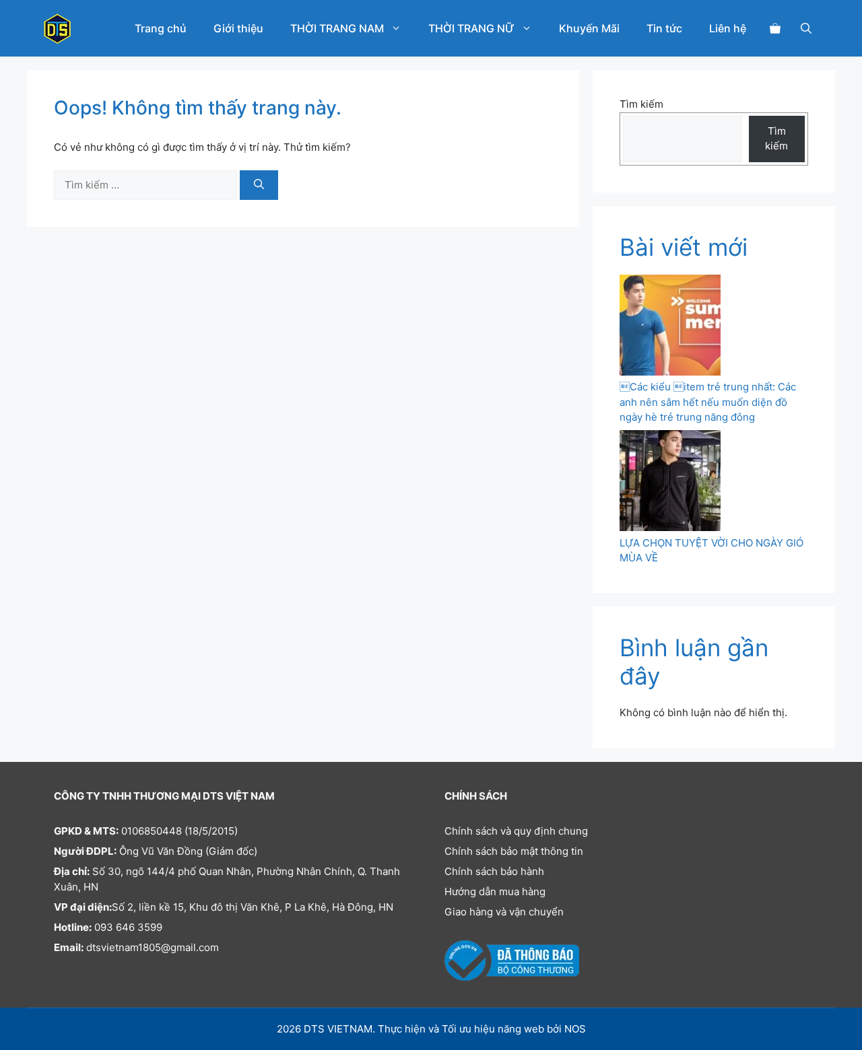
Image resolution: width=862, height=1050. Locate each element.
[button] (806, 28)
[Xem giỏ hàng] (775, 28)
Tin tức (664, 28)
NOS (575, 1028)
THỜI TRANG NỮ (471, 28)
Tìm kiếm (641, 104)
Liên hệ (727, 28)
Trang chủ (161, 28)
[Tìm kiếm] (259, 185)
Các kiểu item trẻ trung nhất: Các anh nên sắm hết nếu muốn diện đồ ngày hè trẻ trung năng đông (708, 401)
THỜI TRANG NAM (337, 28)
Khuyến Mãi (589, 28)
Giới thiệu (238, 28)
